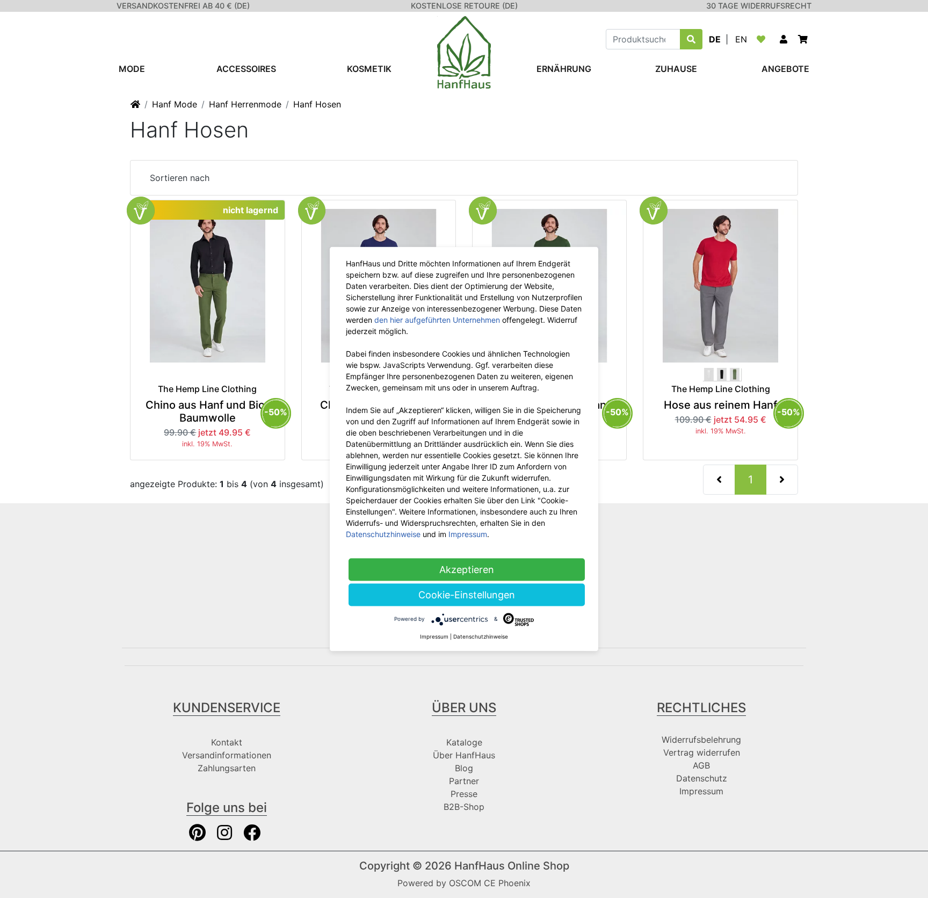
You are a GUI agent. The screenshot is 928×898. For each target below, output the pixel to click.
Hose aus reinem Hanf (720, 405)
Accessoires (246, 68)
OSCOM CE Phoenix (490, 883)
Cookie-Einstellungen (466, 594)
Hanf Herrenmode (245, 104)
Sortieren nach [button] (179, 177)
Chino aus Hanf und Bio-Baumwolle (208, 411)
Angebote (785, 68)
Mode (132, 68)
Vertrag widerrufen (701, 752)
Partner (464, 781)
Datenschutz (701, 778)
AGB (701, 765)
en (741, 39)
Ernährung (563, 68)
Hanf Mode (174, 104)
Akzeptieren (466, 569)
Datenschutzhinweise (383, 534)
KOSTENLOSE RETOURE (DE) (464, 5)
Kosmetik (369, 68)
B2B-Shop (464, 806)
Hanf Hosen (317, 104)
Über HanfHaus (464, 755)
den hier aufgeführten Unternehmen (437, 319)
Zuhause (676, 68)
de (715, 39)
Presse (464, 793)
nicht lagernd (250, 210)
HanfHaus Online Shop (511, 865)
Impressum (701, 791)
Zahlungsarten (227, 768)
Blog (464, 768)
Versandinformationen (226, 755)
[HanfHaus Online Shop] (464, 51)
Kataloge (464, 742)
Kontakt (226, 742)
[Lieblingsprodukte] (763, 39)
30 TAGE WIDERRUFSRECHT (758, 5)
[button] (783, 39)
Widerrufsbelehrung (701, 739)
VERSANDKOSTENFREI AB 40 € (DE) (183, 5)
